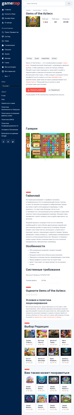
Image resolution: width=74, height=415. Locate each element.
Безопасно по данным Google (9, 134)
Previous (28, 146)
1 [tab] (45, 160)
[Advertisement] (48, 41)
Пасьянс (7, 49)
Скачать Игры (9, 14)
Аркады (7, 58)
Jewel (37, 58)
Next (67, 146)
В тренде (8, 23)
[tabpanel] (48, 145)
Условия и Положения (9, 129)
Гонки (6, 63)
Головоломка (9, 45)
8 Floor (54, 58)
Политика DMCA (7, 119)
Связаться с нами (8, 103)
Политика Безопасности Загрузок (10, 108)
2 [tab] (48, 160)
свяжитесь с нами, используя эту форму (48, 317)
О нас (3, 95)
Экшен (7, 54)
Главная (7, 9)
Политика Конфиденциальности (9, 124)
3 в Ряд (7, 36)
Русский (6, 86)
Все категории (10, 67)
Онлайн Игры (9, 18)
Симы (6, 41)
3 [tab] (50, 160)
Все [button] (5, 76)
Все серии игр (9, 71)
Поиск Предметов (11, 32)
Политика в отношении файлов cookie (10, 114)
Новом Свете (31, 82)
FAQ (3, 99)
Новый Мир (45, 58)
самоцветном (56, 77)
